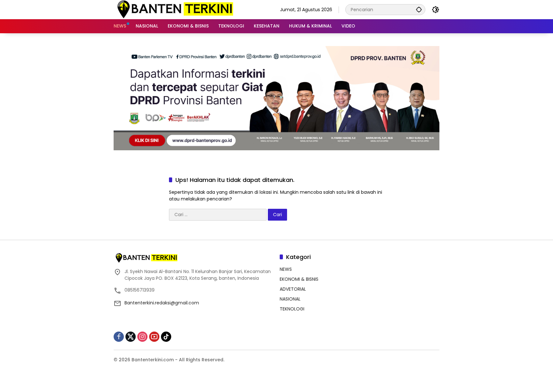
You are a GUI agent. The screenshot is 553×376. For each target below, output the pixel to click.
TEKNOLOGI (292, 309)
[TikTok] (166, 337)
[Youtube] (154, 337)
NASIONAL (290, 299)
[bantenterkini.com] (175, 9)
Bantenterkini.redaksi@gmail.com (161, 303)
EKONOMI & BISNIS (299, 279)
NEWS (286, 269)
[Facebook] (119, 337)
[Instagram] (142, 337)
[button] (419, 9)
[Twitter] (130, 337)
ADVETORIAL (293, 289)
